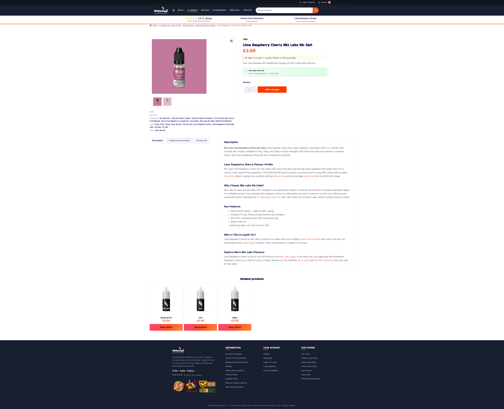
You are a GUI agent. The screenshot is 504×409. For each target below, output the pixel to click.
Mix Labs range (287, 256)
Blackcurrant (166, 318)
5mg (173, 124)
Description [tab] (157, 140)
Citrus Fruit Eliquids (169, 121)
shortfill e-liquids (322, 260)
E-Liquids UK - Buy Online (170, 25)
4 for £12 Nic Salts (221, 118)
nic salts (305, 260)
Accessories (219, 10)
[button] (231, 41)
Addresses (267, 358)
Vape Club (305, 374)
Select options (166, 327)
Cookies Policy (231, 378)
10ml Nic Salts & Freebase (202, 118)
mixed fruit (229, 176)
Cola (201, 318)
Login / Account (270, 362)
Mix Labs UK (160, 130)
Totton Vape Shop (309, 366)
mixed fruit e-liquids (310, 239)
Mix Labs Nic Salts (207, 121)
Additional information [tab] (179, 140)
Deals (180, 10)
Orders (266, 354)
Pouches (247, 10)
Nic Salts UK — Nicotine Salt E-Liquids (199, 25)
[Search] (316, 10)
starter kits (309, 176)
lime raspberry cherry (202, 124)
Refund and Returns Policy (236, 362)
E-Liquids (192, 10)
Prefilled (234, 10)
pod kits (281, 176)
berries (179, 124)
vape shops (249, 242)
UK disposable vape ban (269, 197)
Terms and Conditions (234, 370)
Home (155, 25)
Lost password (269, 366)
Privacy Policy (231, 374)
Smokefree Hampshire (310, 378)
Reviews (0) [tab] (201, 140)
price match (306, 370)
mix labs (157, 127)
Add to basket (272, 89)
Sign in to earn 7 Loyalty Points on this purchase (272, 57)
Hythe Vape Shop (308, 362)
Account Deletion (270, 370)
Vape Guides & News (234, 387)
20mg (167, 124)
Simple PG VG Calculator (235, 358)
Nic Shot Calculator (233, 354)
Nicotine (246, 82)
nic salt (165, 127)
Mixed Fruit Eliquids (224, 121)
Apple (234, 318)
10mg (156, 124)
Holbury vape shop (309, 358)
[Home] (173, 10)
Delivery (228, 366)
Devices (205, 10)
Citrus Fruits (188, 124)
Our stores (305, 354)
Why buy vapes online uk (236, 383)
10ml (162, 124)
